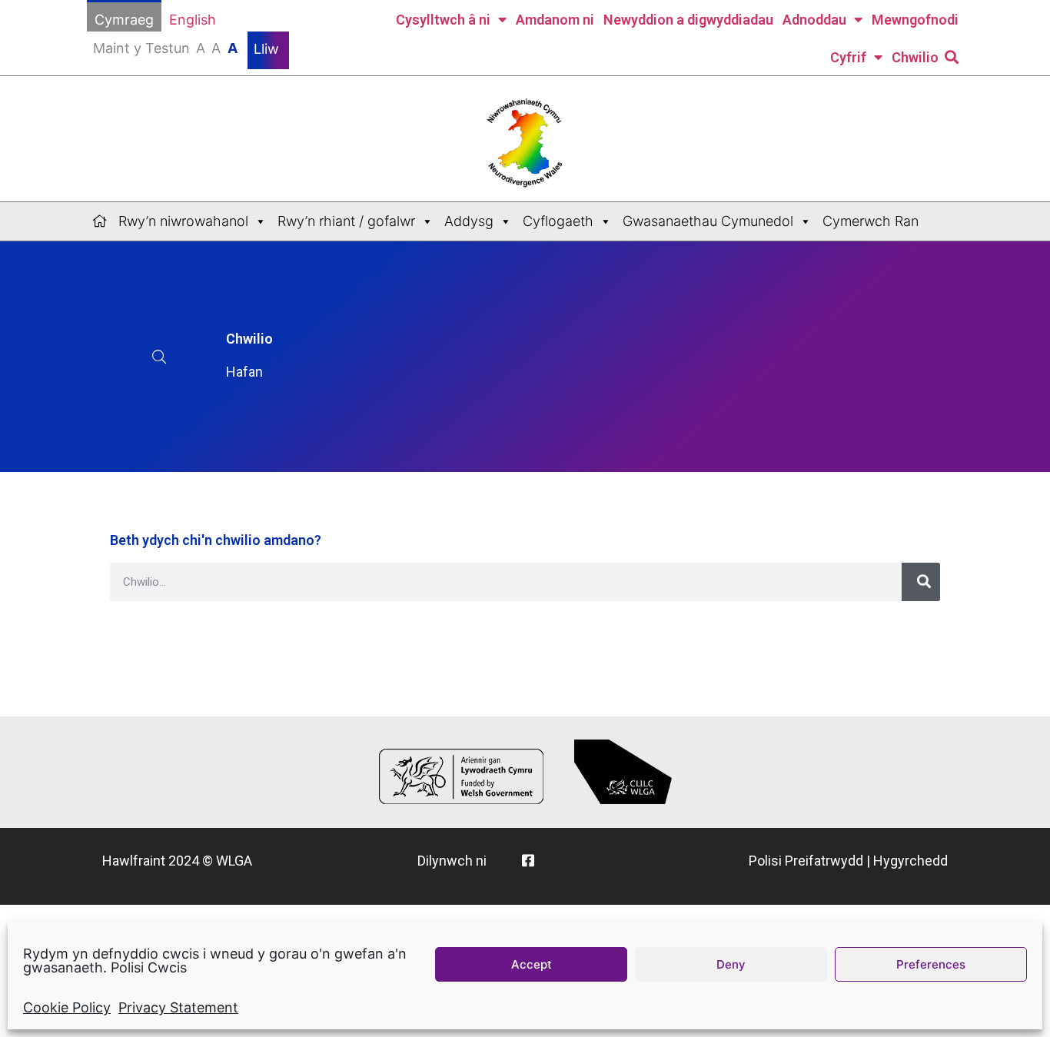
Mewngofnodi (915, 20)
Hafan (244, 372)
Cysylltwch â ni (443, 20)
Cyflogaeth (558, 221)
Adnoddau (814, 20)
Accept (531, 964)
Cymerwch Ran (870, 221)
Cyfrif (848, 57)
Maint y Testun (165, 48)
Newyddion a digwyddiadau (688, 20)
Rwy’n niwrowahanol (183, 221)
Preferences (930, 964)
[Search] (921, 582)
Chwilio (915, 57)
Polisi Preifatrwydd (806, 861)
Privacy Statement (178, 1007)
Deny (731, 964)
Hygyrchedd (910, 861)
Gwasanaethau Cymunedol (708, 221)
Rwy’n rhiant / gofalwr (346, 221)
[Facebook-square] (528, 860)
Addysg (468, 221)
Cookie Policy (67, 1007)
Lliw (268, 49)
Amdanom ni (555, 20)
